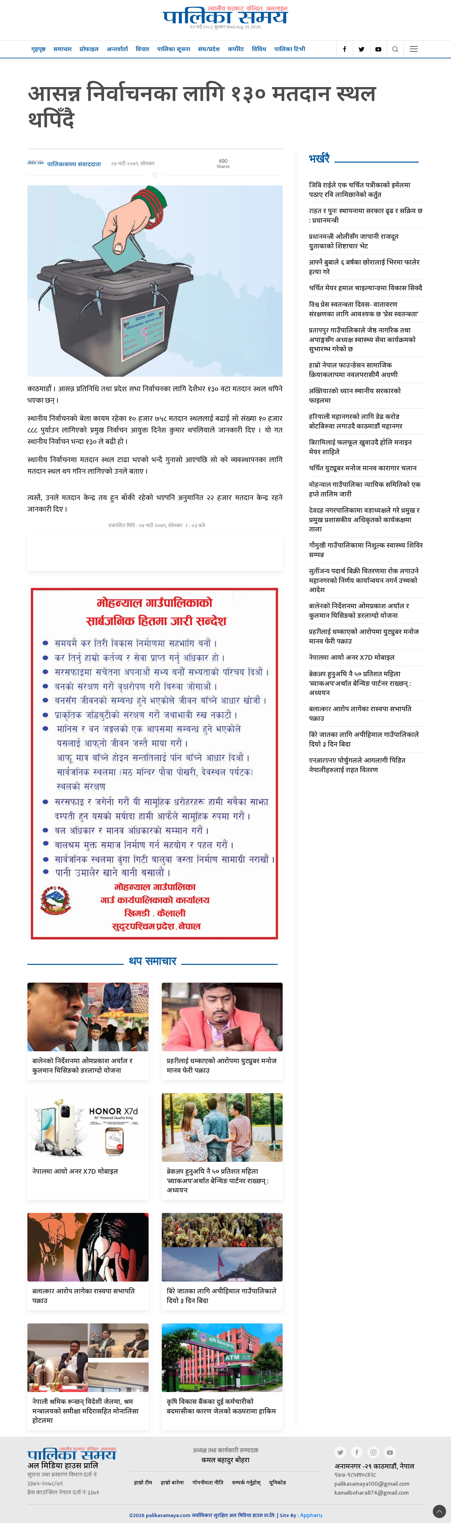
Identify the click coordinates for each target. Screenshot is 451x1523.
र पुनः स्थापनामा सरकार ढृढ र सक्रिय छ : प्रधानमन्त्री (366, 215)
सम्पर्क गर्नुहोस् (246, 1482)
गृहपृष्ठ (38, 49)
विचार (142, 49)
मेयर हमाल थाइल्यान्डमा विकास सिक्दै (365, 288)
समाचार (62, 49)
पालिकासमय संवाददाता (74, 164)
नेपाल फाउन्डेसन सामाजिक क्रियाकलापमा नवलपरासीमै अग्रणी (353, 370)
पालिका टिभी (289, 49)
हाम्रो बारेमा (172, 1482)
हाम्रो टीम (143, 1482)
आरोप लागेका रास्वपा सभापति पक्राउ (360, 713)
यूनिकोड (277, 1482)
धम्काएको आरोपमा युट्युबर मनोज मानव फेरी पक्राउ (364, 636)
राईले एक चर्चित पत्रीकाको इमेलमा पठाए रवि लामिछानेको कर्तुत (359, 189)
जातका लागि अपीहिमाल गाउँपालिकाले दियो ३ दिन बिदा (364, 739)
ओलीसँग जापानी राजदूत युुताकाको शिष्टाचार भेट (354, 241)
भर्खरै (319, 158)
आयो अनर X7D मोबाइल (75, 1171)
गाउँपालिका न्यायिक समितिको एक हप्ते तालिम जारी (365, 489)
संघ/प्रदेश (209, 49)
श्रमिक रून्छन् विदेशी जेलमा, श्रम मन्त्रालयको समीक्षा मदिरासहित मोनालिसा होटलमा (85, 1411)
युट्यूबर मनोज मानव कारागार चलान (363, 468)
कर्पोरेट (236, 49)
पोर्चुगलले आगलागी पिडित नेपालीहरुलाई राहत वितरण (357, 765)
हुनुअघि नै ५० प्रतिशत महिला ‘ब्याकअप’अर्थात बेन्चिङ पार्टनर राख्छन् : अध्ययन (218, 1180)
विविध (259, 49)
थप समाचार (152, 960)
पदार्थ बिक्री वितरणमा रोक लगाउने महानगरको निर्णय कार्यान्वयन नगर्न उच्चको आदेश (364, 580)
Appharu (311, 1515)
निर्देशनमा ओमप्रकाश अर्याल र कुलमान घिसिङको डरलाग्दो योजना (359, 610)
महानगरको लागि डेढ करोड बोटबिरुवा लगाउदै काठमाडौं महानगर (355, 421)
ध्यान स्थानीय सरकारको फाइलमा (355, 395)
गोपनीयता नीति (208, 1482)
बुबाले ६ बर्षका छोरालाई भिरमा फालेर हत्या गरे (364, 267)
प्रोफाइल (89, 49)
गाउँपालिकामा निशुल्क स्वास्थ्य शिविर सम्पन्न (366, 550)
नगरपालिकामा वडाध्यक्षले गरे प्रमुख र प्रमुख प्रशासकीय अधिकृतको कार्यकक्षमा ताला (364, 519)
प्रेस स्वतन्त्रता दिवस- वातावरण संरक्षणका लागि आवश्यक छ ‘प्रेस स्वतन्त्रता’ (363, 309)
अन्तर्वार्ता (117, 49)
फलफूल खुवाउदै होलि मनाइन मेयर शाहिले (360, 447)
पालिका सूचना (173, 49)
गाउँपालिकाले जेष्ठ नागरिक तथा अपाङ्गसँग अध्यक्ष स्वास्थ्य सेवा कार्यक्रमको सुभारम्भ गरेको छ (362, 339)
